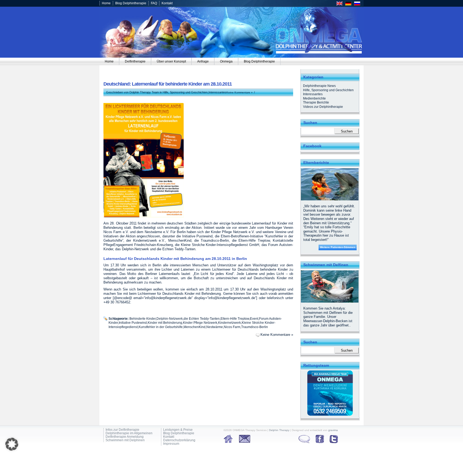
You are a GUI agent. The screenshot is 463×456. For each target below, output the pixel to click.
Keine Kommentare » (239, 92)
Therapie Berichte (316, 102)
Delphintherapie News (319, 86)
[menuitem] (109, 61)
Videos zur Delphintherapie (323, 107)
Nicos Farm (232, 327)
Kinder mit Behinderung (165, 322)
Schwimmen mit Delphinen (125, 440)
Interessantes (217, 92)
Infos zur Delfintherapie (122, 430)
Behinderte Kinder (142, 318)
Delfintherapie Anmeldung (125, 437)
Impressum (171, 444)
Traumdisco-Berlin (254, 327)
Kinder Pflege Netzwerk (200, 322)
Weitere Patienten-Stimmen (337, 247)
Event (254, 318)
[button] (12, 444)
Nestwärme (214, 327)
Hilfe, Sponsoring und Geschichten (185, 92)
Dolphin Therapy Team (144, 92)
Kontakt (167, 3)
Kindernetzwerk (229, 322)
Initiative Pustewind (133, 322)
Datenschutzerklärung (179, 440)
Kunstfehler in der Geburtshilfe (161, 327)
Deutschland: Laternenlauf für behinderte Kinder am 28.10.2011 (167, 84)
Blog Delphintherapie (130, 3)
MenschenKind (195, 327)
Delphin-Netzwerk (169, 318)
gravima (333, 430)
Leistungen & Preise (178, 430)
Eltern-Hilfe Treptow (235, 318)
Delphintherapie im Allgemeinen (129, 433)
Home (106, 3)
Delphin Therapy (279, 430)
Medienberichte (314, 98)
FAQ (154, 3)
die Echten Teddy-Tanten (202, 318)
